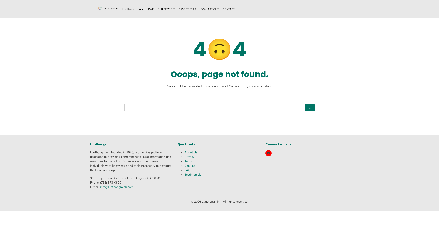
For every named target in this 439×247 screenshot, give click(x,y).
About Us (191, 152)
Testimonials (193, 174)
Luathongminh (132, 9)
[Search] (310, 107)
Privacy (189, 156)
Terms (189, 161)
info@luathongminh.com (116, 187)
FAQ (188, 170)
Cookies (190, 165)
